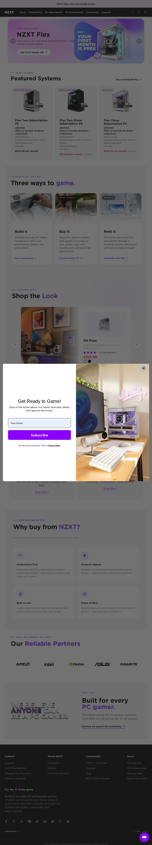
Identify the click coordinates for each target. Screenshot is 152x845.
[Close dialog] (143, 368)
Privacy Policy (54, 446)
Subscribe (39, 435)
